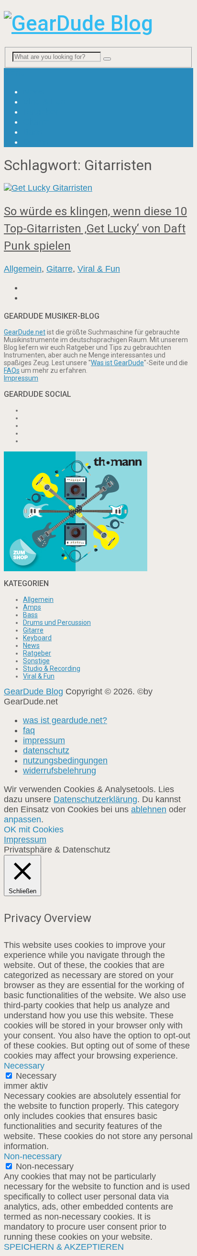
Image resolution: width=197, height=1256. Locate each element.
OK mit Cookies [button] (34, 829)
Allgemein (23, 269)
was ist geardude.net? (65, 720)
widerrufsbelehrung (59, 770)
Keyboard (37, 638)
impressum (44, 740)
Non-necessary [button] (33, 1156)
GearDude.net (24, 332)
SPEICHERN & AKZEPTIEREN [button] (64, 1247)
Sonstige (36, 661)
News (33, 91)
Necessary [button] (24, 1066)
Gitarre (36, 122)
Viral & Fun (44, 101)
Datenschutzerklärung (95, 799)
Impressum (21, 378)
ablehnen (148, 809)
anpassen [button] (22, 819)
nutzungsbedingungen (65, 760)
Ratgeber (40, 111)
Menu (14, 73)
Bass (32, 132)
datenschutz (46, 750)
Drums (35, 142)
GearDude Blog (33, 691)
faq (29, 730)
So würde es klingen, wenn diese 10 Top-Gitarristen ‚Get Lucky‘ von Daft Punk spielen (95, 229)
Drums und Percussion (57, 622)
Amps (32, 607)
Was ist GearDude (117, 363)
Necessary (36, 1076)
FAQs (12, 370)
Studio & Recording (51, 668)
